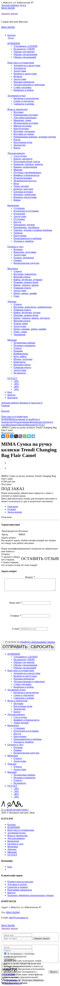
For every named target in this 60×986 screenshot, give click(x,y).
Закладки (36, 402)
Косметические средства (26, 263)
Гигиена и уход (15, 246)
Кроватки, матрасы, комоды (28, 164)
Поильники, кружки (24, 224)
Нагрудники (20, 235)
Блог (9, 866)
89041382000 (8, 8)
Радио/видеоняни (23, 178)
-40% (16, 386)
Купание (18, 249)
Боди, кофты (20, 356)
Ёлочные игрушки (23, 191)
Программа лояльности (19, 890)
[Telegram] (33, 436)
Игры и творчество (17, 109)
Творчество (20, 145)
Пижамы (18, 351)
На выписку (20, 373)
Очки (16, 296)
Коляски (18, 76)
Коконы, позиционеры (25, 167)
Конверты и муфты (24, 90)
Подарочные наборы (24, 342)
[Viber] (20, 436)
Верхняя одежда (22, 276)
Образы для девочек (24, 51)
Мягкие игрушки (23, 125)
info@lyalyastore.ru (18, 917)
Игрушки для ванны (24, 131)
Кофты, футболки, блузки (27, 312)
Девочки (11, 301)
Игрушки (18, 112)
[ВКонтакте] (3, 436)
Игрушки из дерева (24, 134)
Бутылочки (19, 213)
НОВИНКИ (13, 43)
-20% (16, 381)
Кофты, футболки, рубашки (28, 279)
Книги (17, 147)
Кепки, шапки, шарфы (25, 293)
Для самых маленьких (25, 117)
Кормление (13, 205)
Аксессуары (20, 71)
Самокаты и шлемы (24, 104)
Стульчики (19, 208)
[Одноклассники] (7, 436)
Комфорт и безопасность (26, 175)
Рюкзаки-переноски (24, 82)
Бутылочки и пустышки (26, 211)
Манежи (18, 169)
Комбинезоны (21, 353)
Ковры (17, 200)
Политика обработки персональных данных (24, 981)
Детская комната (16, 153)
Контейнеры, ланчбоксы (26, 227)
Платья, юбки (21, 323)
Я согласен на (30, 642)
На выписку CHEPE (24, 49)
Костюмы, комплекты (25, 274)
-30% (16, 384)
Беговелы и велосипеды (26, 98)
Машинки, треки (22, 120)
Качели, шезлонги (23, 158)
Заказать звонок (9, 13)
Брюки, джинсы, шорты (26, 285)
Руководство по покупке (20, 881)
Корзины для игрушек (25, 197)
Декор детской (21, 186)
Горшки (18, 260)
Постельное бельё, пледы (27, 161)
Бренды (11, 892)
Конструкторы (21, 128)
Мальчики (12, 268)
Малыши (12, 340)
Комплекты (20, 362)
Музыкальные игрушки (26, 123)
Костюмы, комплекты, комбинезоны (33, 307)
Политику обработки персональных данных (30, 895)
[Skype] (29, 436)
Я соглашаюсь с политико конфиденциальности (19, 955)
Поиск (23, 5)
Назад (10, 38)
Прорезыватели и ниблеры (28, 238)
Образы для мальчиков (25, 54)
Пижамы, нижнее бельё (26, 282)
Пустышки (19, 219)
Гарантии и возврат (17, 887)
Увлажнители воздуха (25, 180)
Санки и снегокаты (24, 101)
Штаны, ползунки (23, 359)
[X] (16, 436)
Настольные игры (23, 142)
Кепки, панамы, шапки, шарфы (30, 329)
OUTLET (12, 378)
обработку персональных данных (37, 642)
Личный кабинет (10, 5)
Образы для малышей (25, 57)
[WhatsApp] (24, 436)
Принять (54, 972)
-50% (16, 389)
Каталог (11, 824)
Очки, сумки (20, 331)
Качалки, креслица (23, 189)
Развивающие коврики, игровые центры (35, 136)
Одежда (18, 271)
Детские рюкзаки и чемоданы (29, 84)
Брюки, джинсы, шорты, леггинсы (32, 318)
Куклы (17, 139)
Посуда (17, 222)
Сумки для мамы (22, 87)
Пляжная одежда (22, 287)
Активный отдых (16, 95)
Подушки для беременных (27, 172)
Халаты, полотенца (24, 257)
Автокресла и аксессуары (27, 65)
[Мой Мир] (12, 436)
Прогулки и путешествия (20, 62)
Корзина (25, 402)
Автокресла (20, 68)
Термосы (18, 233)
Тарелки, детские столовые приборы (33, 230)
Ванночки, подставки (25, 252)
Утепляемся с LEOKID (26, 46)
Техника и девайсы (24, 241)
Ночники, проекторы (25, 194)
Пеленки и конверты (24, 345)
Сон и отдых (20, 156)
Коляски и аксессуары (25, 73)
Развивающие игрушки (26, 114)
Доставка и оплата (17, 884)
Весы (16, 183)
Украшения (19, 334)
